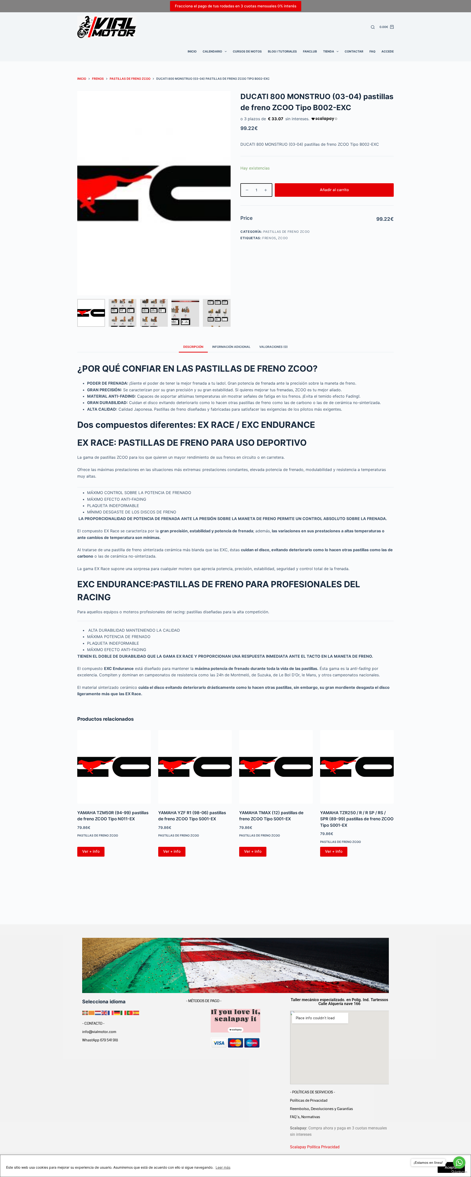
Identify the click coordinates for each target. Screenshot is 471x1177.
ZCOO (283, 238)
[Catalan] (92, 1012)
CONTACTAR (354, 51)
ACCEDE (387, 51)
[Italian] (123, 1012)
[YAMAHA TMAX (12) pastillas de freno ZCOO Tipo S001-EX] (276, 767)
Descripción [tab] (193, 347)
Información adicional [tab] (231, 347)
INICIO (192, 51)
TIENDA (328, 51)
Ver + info (91, 851)
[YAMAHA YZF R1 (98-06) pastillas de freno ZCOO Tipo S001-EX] (195, 767)
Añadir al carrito (334, 189)
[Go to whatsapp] (459, 1162)
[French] (111, 1012)
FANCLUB (310, 51)
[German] (117, 1012)
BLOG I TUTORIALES (282, 51)
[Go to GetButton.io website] (459, 1172)
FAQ (372, 51)
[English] (104, 1012)
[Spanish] (136, 1012)
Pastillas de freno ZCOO (286, 232)
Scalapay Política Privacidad (315, 1147)
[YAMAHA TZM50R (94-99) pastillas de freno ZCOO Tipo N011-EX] (114, 767)
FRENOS (269, 238)
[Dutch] (98, 1012)
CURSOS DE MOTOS (247, 51)
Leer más (223, 1167)
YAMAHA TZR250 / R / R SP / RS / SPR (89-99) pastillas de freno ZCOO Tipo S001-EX (356, 819)
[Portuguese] (130, 1012)
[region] (235, 1166)
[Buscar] (373, 27)
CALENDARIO (212, 51)
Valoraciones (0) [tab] (273, 347)
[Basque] (85, 1012)
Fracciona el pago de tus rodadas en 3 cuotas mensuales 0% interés (235, 6)
